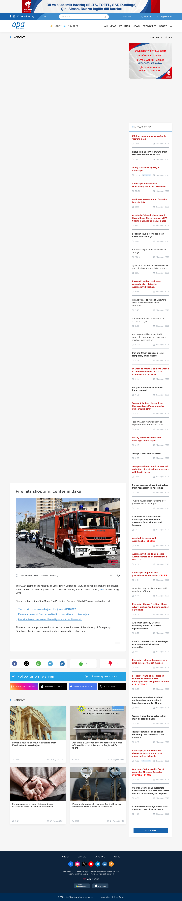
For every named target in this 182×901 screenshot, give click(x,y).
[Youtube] (22, 16)
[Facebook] (10, 16)
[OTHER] (169, 26)
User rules (105, 897)
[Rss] (33, 16)
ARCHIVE (100, 856)
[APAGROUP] (91, 879)
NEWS (136, 26)
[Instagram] (14, 16)
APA (102, 589)
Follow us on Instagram (25, 686)
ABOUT (65, 856)
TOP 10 (116, 856)
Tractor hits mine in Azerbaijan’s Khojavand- (47, 609)
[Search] (105, 17)
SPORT (163, 26)
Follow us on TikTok (53, 686)
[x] (84, 864)
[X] (18, 16)
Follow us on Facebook (83, 686)
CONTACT (82, 856)
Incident (167, 37)
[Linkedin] (29, 16)
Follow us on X (110, 686)
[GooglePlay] (82, 886)
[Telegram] (25, 16)
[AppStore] (100, 886)
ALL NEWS (110, 26)
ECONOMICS (149, 26)
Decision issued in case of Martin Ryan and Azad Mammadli (50, 619)
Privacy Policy (118, 897)
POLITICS (124, 26)
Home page (154, 37)
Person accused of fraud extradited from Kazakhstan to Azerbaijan (53, 614)
